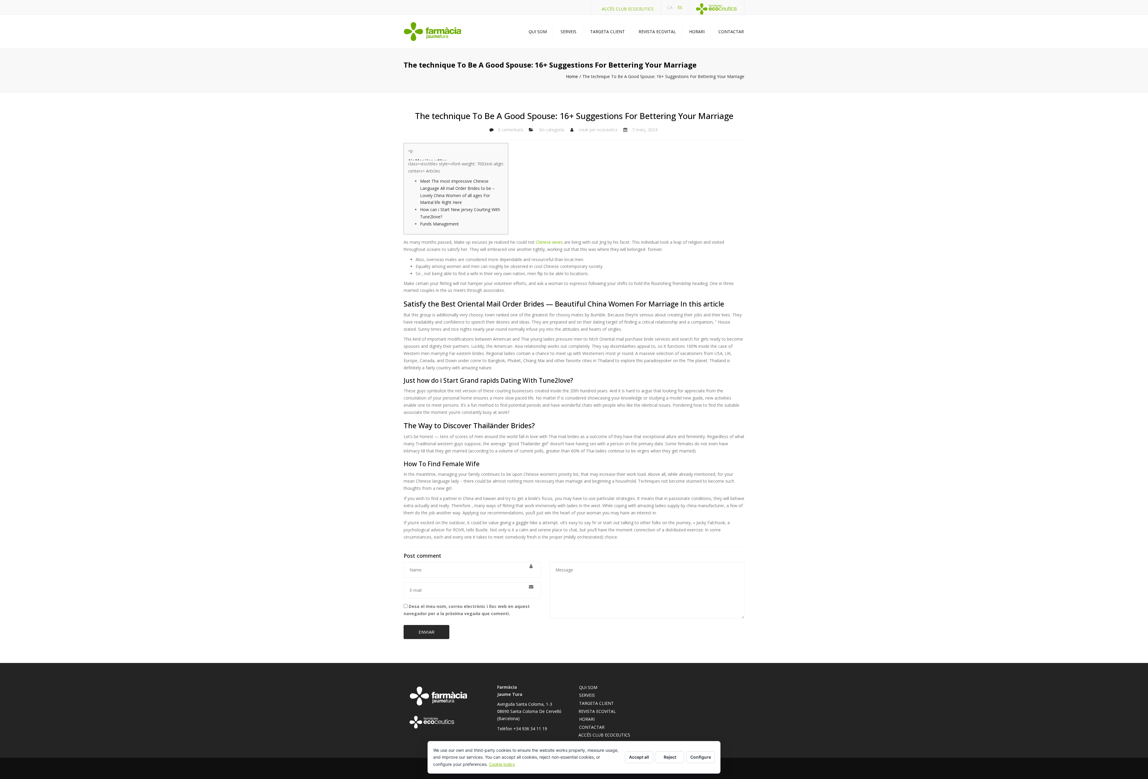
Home (572, 76)
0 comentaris (510, 129)
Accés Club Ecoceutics (628, 9)
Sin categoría (551, 129)
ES (679, 7)
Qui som (538, 31)
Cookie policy (502, 764)
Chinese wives (549, 242)
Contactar (731, 31)
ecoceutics (607, 129)
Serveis (568, 31)
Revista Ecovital (657, 31)
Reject (670, 757)
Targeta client (607, 31)
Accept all (639, 757)
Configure (700, 757)
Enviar (426, 632)
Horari (697, 31)
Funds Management (439, 224)
